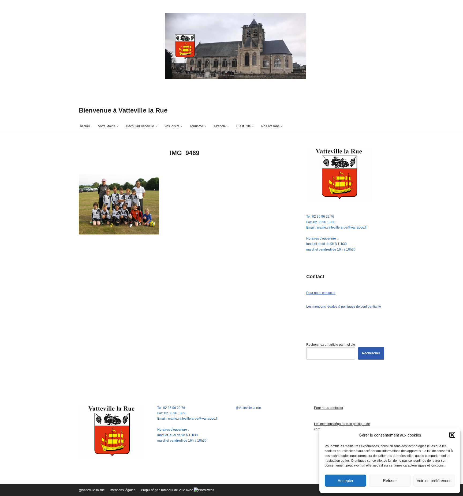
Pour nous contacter (320, 293)
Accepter (345, 480)
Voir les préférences (434, 480)
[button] (452, 435)
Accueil (85, 126)
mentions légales (122, 490)
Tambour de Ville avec (177, 490)
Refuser (390, 480)
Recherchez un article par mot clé (330, 344)
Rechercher (371, 353)
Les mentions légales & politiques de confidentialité (343, 306)
